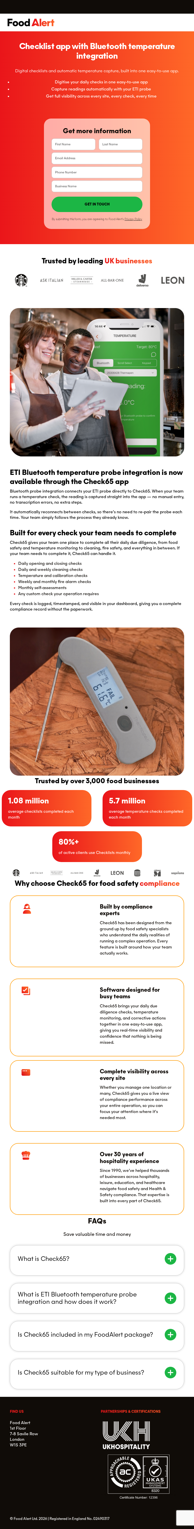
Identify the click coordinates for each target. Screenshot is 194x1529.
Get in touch (97, 204)
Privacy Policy (133, 219)
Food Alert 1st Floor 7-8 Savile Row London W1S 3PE (24, 1434)
